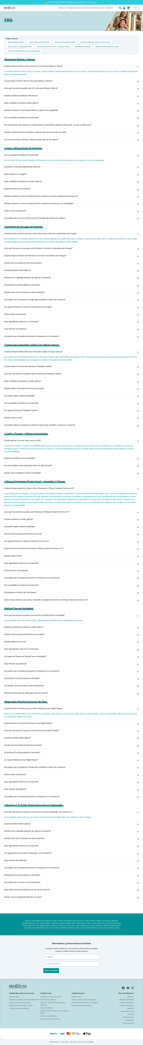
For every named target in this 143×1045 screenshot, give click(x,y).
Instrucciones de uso (127, 1011)
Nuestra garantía (128, 1023)
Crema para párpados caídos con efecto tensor (96, 42)
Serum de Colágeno (46, 1008)
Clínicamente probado (126, 999)
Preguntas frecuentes (127, 1002)
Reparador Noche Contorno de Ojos (107, 46)
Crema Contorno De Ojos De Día (20, 1002)
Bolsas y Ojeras (14, 996)
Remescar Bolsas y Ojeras (16, 42)
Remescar (130, 996)
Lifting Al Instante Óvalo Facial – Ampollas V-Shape (53, 46)
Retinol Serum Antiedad (82, 46)
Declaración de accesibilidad (86, 1042)
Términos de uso (128, 1017)
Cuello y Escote (77, 996)
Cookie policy (73, 1042)
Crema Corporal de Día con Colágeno (84, 999)
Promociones (129, 1020)
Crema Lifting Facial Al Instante (39, 42)
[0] (128, 8)
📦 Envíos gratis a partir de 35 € (99, 2)
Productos (62, 8)
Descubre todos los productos (19, 1008)
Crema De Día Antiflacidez (48, 1016)
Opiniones (130, 1008)
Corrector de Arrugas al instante (65, 42)
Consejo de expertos (74, 8)
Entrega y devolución (127, 1005)
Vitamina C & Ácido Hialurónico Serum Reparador (24, 51)
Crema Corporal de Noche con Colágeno (85, 1002)
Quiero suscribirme (51, 970)
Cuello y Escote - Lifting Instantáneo (19, 46)
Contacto (131, 1014)
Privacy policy (64, 1042)
